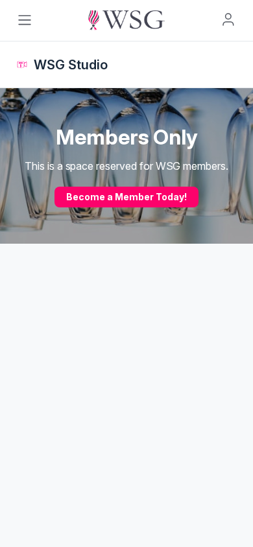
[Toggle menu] (25, 20)
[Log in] (228, 19)
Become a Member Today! (126, 196)
